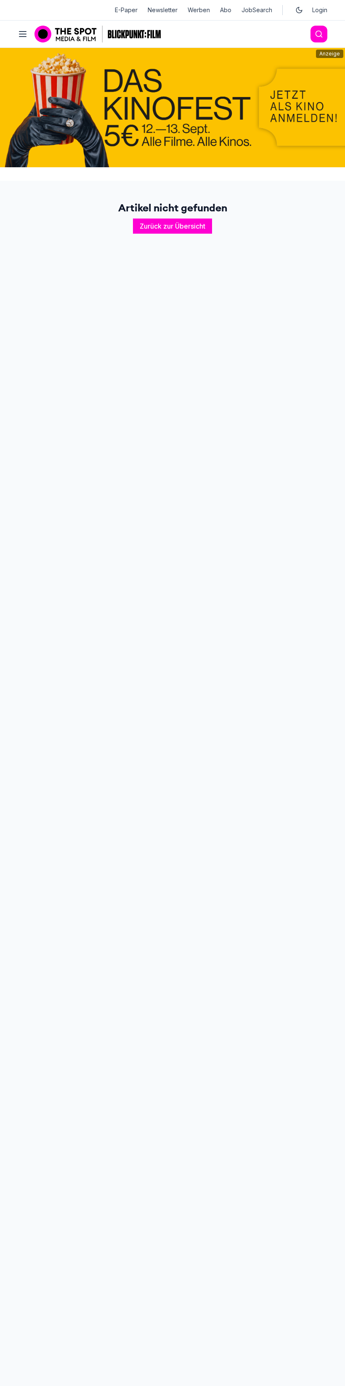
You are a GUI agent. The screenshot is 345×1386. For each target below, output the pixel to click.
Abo (225, 9)
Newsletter (163, 9)
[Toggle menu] (22, 34)
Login (319, 9)
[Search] (318, 34)
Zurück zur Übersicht (172, 226)
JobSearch (257, 9)
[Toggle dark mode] (299, 10)
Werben (199, 9)
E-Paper (126, 9)
